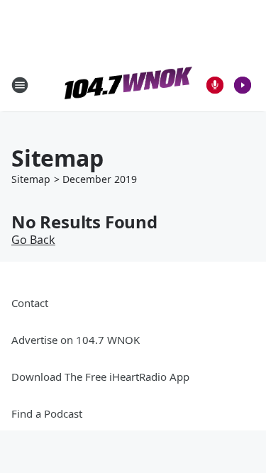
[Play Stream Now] (242, 85)
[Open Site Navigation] (19, 85)
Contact (29, 303)
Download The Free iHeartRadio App (100, 376)
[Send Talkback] (214, 85)
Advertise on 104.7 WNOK (75, 340)
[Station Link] (128, 85)
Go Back (33, 239)
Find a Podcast (46, 413)
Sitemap (30, 179)
